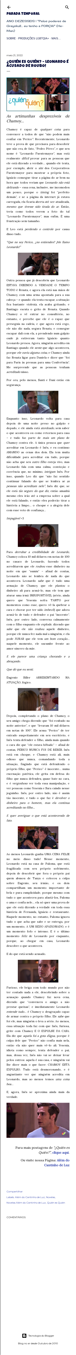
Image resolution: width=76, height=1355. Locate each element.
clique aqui (60, 1152)
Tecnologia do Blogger (41, 1335)
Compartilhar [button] (14, 1191)
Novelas (50, 1197)
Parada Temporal (23, 14)
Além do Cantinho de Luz (30, 1197)
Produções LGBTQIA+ (33, 38)
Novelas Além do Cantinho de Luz (26, 1202)
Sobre (11, 38)
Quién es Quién (56, 1202)
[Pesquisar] (67, 6)
